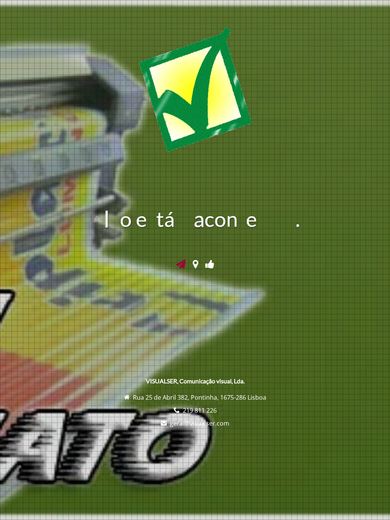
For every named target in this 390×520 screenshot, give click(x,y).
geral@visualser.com (199, 423)
